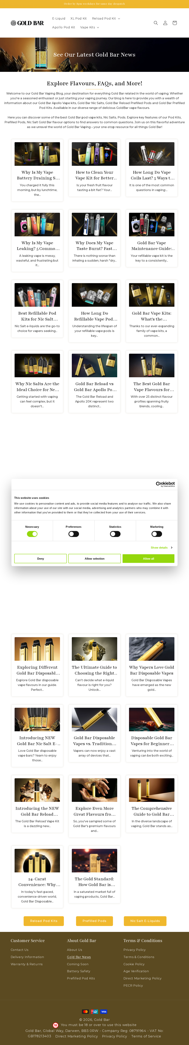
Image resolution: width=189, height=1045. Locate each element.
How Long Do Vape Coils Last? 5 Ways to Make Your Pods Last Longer (151, 175)
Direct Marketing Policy (142, 978)
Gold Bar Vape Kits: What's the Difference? (151, 316)
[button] (106, 18)
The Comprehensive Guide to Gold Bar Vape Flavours (152, 811)
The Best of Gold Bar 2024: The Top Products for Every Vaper (37, 600)
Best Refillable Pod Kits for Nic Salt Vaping (37, 316)
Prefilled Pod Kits (81, 978)
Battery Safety (78, 971)
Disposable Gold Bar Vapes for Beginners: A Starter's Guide (152, 741)
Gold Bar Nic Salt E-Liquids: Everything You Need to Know (151, 459)
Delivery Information (27, 957)
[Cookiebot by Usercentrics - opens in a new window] (158, 484)
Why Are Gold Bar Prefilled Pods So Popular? (94, 459)
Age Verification (136, 971)
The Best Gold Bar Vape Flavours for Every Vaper (151, 387)
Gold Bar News (79, 957)
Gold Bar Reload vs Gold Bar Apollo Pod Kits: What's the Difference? (94, 387)
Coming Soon (78, 964)
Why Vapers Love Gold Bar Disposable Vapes (151, 670)
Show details (159, 547)
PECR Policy (133, 985)
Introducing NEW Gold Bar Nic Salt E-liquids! (37, 741)
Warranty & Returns (27, 964)
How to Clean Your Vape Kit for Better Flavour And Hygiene (94, 175)
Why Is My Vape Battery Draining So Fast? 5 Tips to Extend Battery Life (37, 175)
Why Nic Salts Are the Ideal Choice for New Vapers (37, 387)
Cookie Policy (134, 964)
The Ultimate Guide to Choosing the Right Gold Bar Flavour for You (94, 670)
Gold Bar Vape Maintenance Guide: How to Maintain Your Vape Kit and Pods (151, 246)
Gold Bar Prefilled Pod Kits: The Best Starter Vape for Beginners (37, 459)
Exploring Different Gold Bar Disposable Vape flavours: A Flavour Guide (37, 670)
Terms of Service (146, 1036)
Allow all (148, 558)
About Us (74, 950)
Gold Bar (102, 1020)
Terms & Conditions (138, 957)
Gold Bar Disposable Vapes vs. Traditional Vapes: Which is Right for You (94, 741)
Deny (40, 558)
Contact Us (19, 950)
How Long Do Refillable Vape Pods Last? (94, 316)
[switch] (73, 534)
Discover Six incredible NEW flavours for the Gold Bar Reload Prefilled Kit (94, 600)
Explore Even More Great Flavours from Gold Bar (94, 811)
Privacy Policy (134, 950)
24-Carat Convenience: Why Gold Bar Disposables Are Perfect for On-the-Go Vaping (37, 882)
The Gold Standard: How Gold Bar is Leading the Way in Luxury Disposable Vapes (94, 882)
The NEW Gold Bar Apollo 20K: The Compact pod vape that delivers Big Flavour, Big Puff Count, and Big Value (151, 600)
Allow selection (94, 558)
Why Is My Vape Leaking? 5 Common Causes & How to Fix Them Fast (37, 246)
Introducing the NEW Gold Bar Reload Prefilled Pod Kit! (37, 811)
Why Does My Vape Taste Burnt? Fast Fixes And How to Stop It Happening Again (94, 246)
